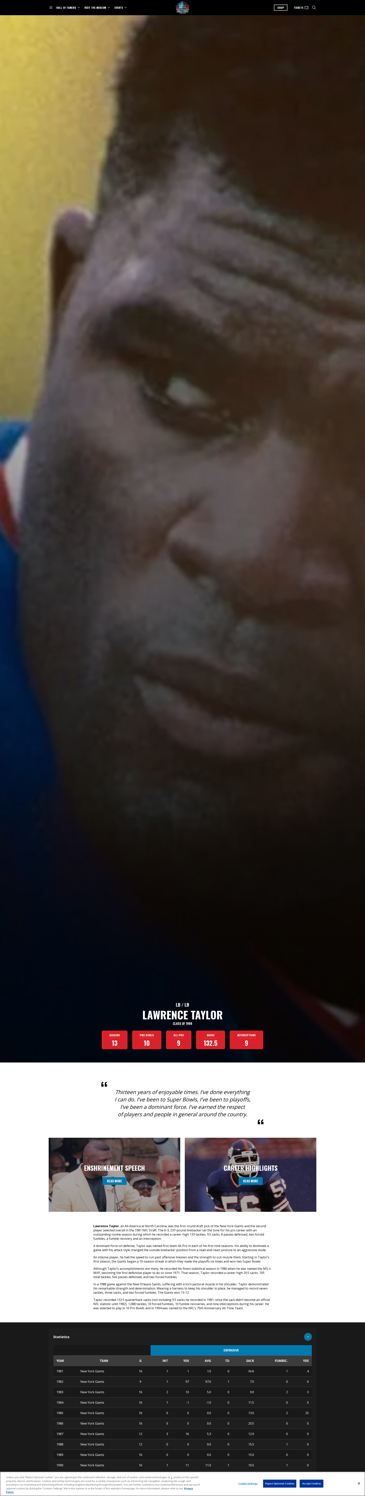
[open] (51, 7)
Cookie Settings (248, 1483)
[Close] (359, 1483)
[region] (182, 1484)
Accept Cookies (311, 1483)
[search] (314, 7)
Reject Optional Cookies (279, 1483)
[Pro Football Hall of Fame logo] (182, 7)
